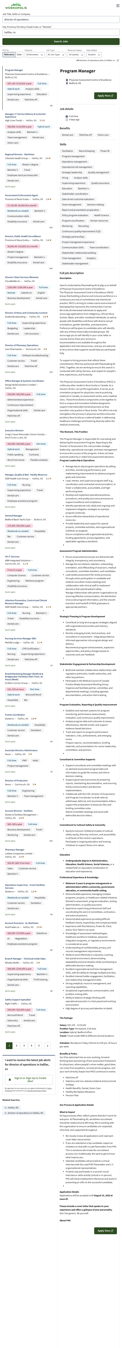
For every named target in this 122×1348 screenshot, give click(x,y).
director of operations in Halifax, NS (25, 1113)
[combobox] (61, 19)
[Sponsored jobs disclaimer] (118, 60)
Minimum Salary (75, 50)
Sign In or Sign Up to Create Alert (30, 1079)
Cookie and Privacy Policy (36, 1091)
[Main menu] (118, 5)
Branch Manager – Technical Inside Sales (25, 958)
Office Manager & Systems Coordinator (24, 381)
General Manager (13, 515)
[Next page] (47, 1045)
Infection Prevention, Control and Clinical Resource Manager (26, 602)
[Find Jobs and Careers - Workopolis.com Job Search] (15, 5)
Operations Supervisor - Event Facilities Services (25, 886)
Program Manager (14, 70)
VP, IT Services (12, 556)
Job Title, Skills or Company (16, 14)
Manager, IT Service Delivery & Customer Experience (25, 115)
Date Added (91, 50)
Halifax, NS (13, 1107)
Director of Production (16, 780)
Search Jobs (61, 41)
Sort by (5, 50)
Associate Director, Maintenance (21, 750)
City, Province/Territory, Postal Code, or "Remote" (27, 27)
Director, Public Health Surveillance (23, 236)
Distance (28, 50)
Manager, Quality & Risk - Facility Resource (26, 474)
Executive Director (14, 430)
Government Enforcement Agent (21, 195)
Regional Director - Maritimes (19, 154)
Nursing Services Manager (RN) (20, 638)
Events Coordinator (15, 714)
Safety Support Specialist (18, 999)
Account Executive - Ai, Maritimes (21, 923)
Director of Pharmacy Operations (21, 345)
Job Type (50, 50)
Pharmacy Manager (14, 849)
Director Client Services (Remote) (22, 277)
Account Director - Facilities (19, 811)
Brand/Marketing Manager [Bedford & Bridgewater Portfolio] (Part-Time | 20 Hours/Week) (24, 677)
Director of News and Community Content (26, 313)
